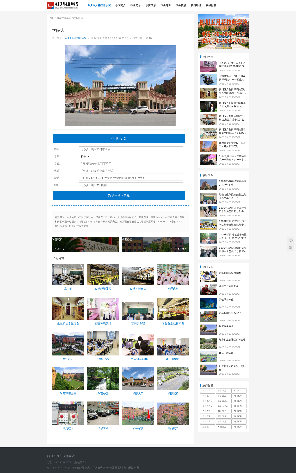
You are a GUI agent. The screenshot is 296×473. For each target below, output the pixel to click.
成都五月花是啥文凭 (208, 426)
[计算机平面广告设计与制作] (208, 366)
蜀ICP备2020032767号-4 (59, 467)
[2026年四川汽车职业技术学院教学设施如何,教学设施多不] (208, 221)
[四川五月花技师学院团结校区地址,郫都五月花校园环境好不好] (208, 89)
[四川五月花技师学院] (62, 3)
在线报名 (211, 5)
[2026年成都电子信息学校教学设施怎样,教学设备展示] (208, 208)
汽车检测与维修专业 (230, 312)
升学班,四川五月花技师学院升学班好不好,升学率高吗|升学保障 (232, 159)
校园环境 (196, 5)
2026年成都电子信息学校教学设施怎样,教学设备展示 (232, 211)
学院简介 (120, 5)
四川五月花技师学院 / (61, 18)
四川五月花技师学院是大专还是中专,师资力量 (224, 400)
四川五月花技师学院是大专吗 (240, 400)
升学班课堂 (103, 359)
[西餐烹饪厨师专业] (208, 286)
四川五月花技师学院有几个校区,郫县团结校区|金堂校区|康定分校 (232, 106)
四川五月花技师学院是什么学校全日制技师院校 (240, 426)
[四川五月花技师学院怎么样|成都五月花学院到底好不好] (208, 116)
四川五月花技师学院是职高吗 (224, 416)
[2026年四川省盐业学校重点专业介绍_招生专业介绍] (208, 235)
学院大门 (138, 393)
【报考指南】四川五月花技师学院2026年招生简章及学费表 (232, 79)
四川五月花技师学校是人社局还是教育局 (208, 416)
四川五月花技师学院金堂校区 (224, 406)
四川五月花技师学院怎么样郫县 (208, 421)
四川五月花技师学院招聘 (240, 406)
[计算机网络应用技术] (208, 273)
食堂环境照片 (103, 288)
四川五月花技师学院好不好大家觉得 (240, 421)
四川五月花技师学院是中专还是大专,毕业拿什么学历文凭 (208, 390)
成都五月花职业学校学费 (224, 426)
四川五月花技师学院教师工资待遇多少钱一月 (224, 411)
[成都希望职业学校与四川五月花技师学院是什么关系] (208, 143)
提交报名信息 (120, 195)
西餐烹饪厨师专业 (228, 286)
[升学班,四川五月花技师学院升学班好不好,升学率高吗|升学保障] (208, 156)
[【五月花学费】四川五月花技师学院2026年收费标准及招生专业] (208, 63)
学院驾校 (57, 239)
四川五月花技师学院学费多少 (208, 395)
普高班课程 (138, 323)
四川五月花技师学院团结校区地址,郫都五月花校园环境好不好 (232, 93)
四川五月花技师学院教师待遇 (208, 406)
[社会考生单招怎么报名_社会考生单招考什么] (208, 194)
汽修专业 (103, 428)
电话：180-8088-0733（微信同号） (67, 462)
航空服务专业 (226, 326)
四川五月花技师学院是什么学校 (208, 400)
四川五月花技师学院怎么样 (224, 395)
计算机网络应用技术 (230, 272)
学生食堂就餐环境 (173, 323)
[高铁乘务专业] (208, 300)
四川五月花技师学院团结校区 (208, 411)
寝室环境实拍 (103, 323)
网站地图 (76, 467)
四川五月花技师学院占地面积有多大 (224, 390)
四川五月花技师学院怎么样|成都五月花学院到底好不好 (232, 119)
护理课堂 (173, 288)
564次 (148, 38)
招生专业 (166, 5)
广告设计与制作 (138, 359)
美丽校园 (173, 428)
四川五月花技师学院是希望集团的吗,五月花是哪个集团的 (232, 133)
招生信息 (181, 5)
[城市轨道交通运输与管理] (208, 340)
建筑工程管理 (226, 352)
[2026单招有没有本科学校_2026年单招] (208, 181)
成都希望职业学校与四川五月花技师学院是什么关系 (232, 146)
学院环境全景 (68, 393)
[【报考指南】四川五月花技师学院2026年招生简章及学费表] (208, 76)
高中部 (68, 288)
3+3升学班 (173, 359)
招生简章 (136, 5)
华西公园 (127, 239)
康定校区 (68, 428)
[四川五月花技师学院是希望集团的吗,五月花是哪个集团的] (208, 129)
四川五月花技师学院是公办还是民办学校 (224, 421)
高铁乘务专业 (226, 299)
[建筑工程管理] (208, 353)
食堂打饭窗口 (138, 288)
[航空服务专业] (208, 326)
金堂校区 (68, 359)
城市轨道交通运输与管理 (232, 339)
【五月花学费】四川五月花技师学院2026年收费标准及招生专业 (232, 66)
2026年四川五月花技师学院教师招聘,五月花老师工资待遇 (240, 390)
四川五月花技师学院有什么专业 (240, 416)
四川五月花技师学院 (99, 5)
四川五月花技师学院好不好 (240, 395)
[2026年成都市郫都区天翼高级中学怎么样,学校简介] (208, 248)
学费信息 (151, 5)
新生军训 (138, 428)
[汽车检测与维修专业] (208, 313)
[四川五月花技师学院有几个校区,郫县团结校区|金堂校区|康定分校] (208, 103)
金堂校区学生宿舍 (68, 323)
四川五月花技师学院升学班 (240, 411)
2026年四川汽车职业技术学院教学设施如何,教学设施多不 (232, 224)
